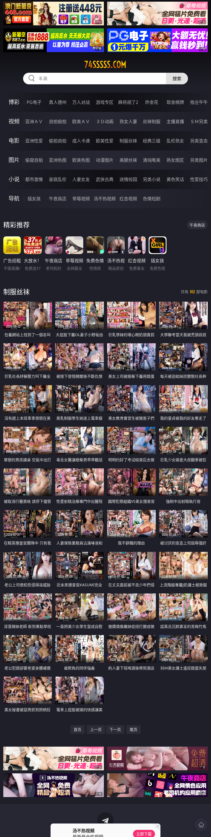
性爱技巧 (199, 179)
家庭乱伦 (57, 179)
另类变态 (199, 141)
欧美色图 (81, 160)
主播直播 (175, 121)
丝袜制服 (151, 121)
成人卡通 (81, 141)
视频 (14, 121)
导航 (14, 198)
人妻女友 (81, 179)
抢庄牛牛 (199, 102)
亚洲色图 (57, 160)
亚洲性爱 (34, 141)
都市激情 (34, 179)
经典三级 (151, 141)
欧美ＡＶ (81, 121)
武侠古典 (104, 179)
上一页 (96, 729)
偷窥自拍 (34, 160)
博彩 (14, 102)
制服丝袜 (128, 141)
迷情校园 (128, 179)
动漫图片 (104, 160)
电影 (14, 140)
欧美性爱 (104, 141)
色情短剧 (151, 199)
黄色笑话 (175, 179)
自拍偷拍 (57, 121)
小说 (14, 179)
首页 (77, 729)
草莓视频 (81, 199)
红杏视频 (128, 199)
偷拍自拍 (57, 141)
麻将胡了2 (128, 102)
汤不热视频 (105, 199)
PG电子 (34, 102)
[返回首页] (201, 824)
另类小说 (151, 179)
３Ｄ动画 (104, 121)
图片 (14, 160)
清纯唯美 (151, 160)
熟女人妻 (128, 121)
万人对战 (81, 102)
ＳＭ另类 (199, 121)
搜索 (177, 78)
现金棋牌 (175, 102)
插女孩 (34, 199)
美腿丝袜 (128, 160)
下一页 (115, 729)
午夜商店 (57, 199)
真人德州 (57, 102)
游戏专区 (104, 102)
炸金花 (151, 102)
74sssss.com (105, 64)
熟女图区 (175, 160)
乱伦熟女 (175, 141)
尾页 (133, 729)
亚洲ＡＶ (34, 121)
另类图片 (199, 160)
